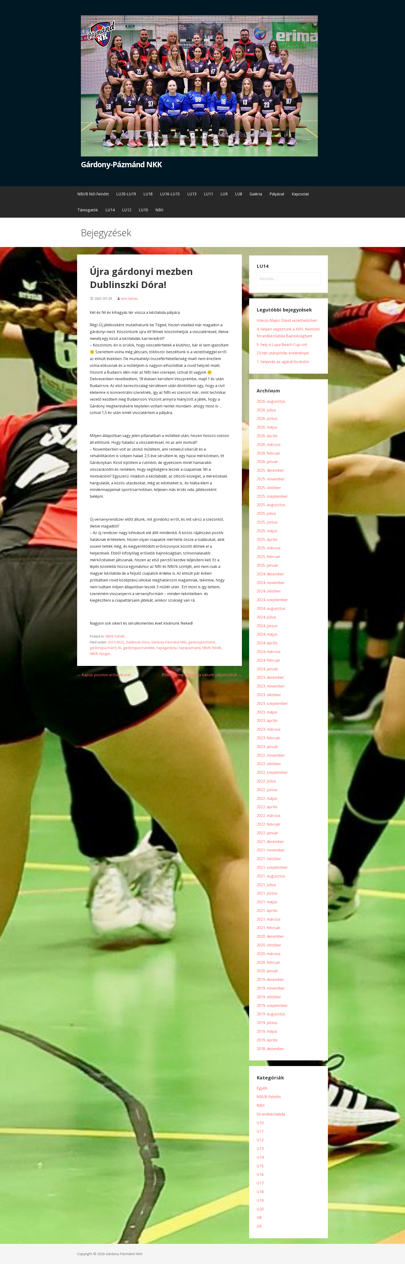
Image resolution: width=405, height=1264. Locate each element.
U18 (260, 1191)
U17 (260, 1183)
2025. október (269, 487)
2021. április (267, 910)
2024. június (267, 625)
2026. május (267, 427)
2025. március (269, 547)
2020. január (267, 970)
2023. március (269, 729)
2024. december (270, 574)
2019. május (267, 1031)
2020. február (268, 962)
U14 (260, 1157)
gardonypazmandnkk (139, 647)
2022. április (267, 806)
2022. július (266, 781)
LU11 (208, 194)
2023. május (267, 712)
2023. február (268, 737)
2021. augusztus (271, 876)
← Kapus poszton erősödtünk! (104, 674)
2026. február (268, 453)
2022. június (267, 789)
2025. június (267, 522)
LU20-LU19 (126, 194)
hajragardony (167, 647)
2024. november (271, 582)
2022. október (269, 763)
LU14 (110, 210)
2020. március (269, 953)
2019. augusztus (271, 1014)
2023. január (267, 746)
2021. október (269, 858)
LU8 (238, 194)
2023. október (269, 694)
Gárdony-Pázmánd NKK (121, 164)
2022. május (267, 798)
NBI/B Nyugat (100, 653)
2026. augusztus (271, 401)
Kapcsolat (300, 194)
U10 (260, 1122)
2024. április (267, 642)
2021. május (267, 901)
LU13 (191, 194)
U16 (260, 1174)
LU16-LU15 (170, 194)
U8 (259, 1217)
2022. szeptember (272, 772)
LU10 (143, 210)
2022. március (269, 815)
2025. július (266, 513)
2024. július (266, 617)
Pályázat (277, 194)
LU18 (148, 194)
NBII (159, 210)
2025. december (270, 470)
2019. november (271, 988)
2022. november (271, 755)
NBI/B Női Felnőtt (93, 194)
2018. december (270, 1048)
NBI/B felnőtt (211, 647)
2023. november (271, 686)
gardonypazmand (201, 642)
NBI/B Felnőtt (114, 636)
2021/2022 (116, 642)
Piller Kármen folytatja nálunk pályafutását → (202, 674)
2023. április (267, 720)
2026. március (269, 444)
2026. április (267, 435)
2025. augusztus (271, 504)
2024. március (269, 651)
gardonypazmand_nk (105, 647)
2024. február (268, 660)
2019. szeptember (272, 1005)
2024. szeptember (272, 599)
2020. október (269, 945)
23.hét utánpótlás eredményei (283, 353)
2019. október (269, 996)
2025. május (267, 530)
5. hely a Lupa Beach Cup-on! (282, 344)
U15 (260, 1166)
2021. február (268, 927)
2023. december (270, 677)
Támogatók (87, 210)
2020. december (270, 936)
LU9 (224, 194)
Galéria (256, 194)
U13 (260, 1148)
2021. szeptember (272, 867)
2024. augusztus (271, 608)
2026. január (267, 461)
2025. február (268, 556)
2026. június (267, 418)
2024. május (267, 634)
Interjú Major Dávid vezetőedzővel (287, 320)
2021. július (266, 884)
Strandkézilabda (271, 1114)
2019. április (267, 1040)
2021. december (270, 841)
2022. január (267, 832)
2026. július (266, 410)
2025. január (267, 565)
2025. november (271, 479)
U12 (260, 1140)
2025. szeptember (272, 496)
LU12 (126, 210)
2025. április (267, 539)
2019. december (270, 979)
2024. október (269, 591)
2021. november (271, 850)
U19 (260, 1200)
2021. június (267, 893)
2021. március (269, 919)
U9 (259, 1226)
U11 (260, 1131)
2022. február (268, 824)
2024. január (267, 669)
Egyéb (262, 1088)
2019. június (267, 1022)
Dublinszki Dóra (137, 642)
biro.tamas (129, 298)
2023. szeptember (272, 703)
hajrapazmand (189, 647)
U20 (260, 1209)
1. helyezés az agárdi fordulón (283, 361)
